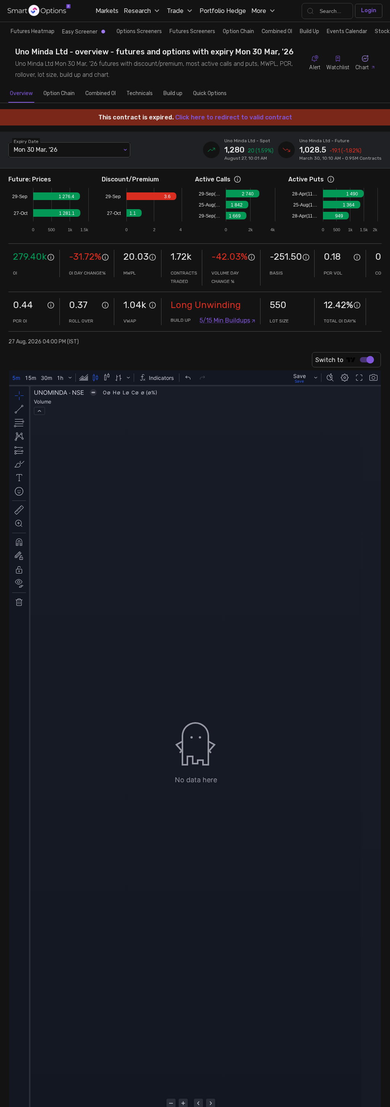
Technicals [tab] (139, 93)
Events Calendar (347, 31)
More (258, 10)
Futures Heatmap (32, 31)
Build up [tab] (172, 93)
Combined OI (277, 31)
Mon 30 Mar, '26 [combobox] (36, 149)
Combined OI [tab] (100, 93)
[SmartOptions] (39, 10)
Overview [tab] (21, 93)
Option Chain (238, 31)
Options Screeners (139, 31)
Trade (175, 10)
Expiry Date (26, 141)
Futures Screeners (192, 31)
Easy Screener (80, 32)
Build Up (309, 31)
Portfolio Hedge (223, 10)
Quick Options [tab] (210, 93)
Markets (107, 10)
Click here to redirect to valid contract (233, 117)
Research (137, 10)
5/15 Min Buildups (225, 320)
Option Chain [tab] (59, 93)
